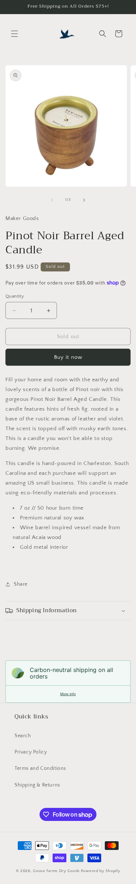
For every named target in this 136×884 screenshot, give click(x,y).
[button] (14, 34)
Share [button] (21, 584)
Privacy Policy (31, 752)
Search (23, 736)
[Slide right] (84, 200)
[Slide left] (52, 200)
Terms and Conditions (40, 768)
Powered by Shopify (100, 871)
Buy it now (68, 357)
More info (68, 694)
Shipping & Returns (37, 785)
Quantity (14, 296)
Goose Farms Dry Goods (56, 871)
